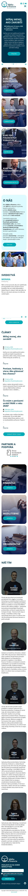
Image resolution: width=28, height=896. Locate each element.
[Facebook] (21, 3)
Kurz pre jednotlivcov (10, 80)
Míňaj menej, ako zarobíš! (12, 337)
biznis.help (13, 892)
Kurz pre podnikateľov (11, 169)
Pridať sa (8, 879)
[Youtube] (26, 3)
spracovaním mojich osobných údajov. (13, 875)
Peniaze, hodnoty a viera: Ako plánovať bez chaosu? (14, 22)
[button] (25, 6)
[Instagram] (23, 3)
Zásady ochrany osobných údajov (10, 883)
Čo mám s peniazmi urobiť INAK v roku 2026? (13, 403)
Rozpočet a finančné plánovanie (12, 35)
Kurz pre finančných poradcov (10, 138)
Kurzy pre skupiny (13, 110)
